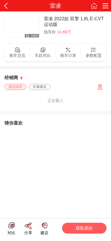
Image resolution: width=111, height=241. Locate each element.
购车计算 (68, 55)
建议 (44, 225)
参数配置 (94, 55)
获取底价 (84, 228)
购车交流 (17, 55)
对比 (11, 231)
